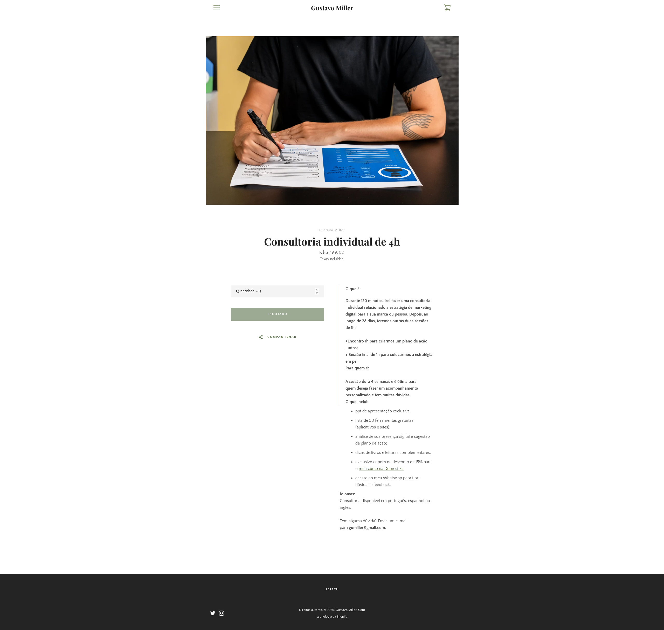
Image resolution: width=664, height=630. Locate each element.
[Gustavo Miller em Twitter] (212, 613)
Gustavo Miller (332, 8)
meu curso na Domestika (381, 468)
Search (332, 589)
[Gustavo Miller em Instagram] (221, 613)
